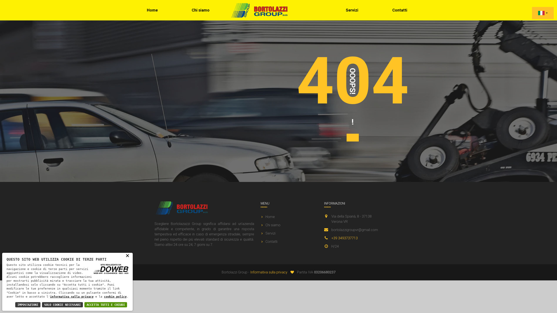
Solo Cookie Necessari (62, 304)
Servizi (352, 10)
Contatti (399, 10)
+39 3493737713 (344, 238)
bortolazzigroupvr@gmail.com (354, 230)
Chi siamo (201, 10)
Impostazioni (27, 304)
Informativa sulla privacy (268, 272)
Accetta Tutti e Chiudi (106, 304)
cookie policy (115, 296)
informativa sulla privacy (72, 296)
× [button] (127, 255)
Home (152, 10)
